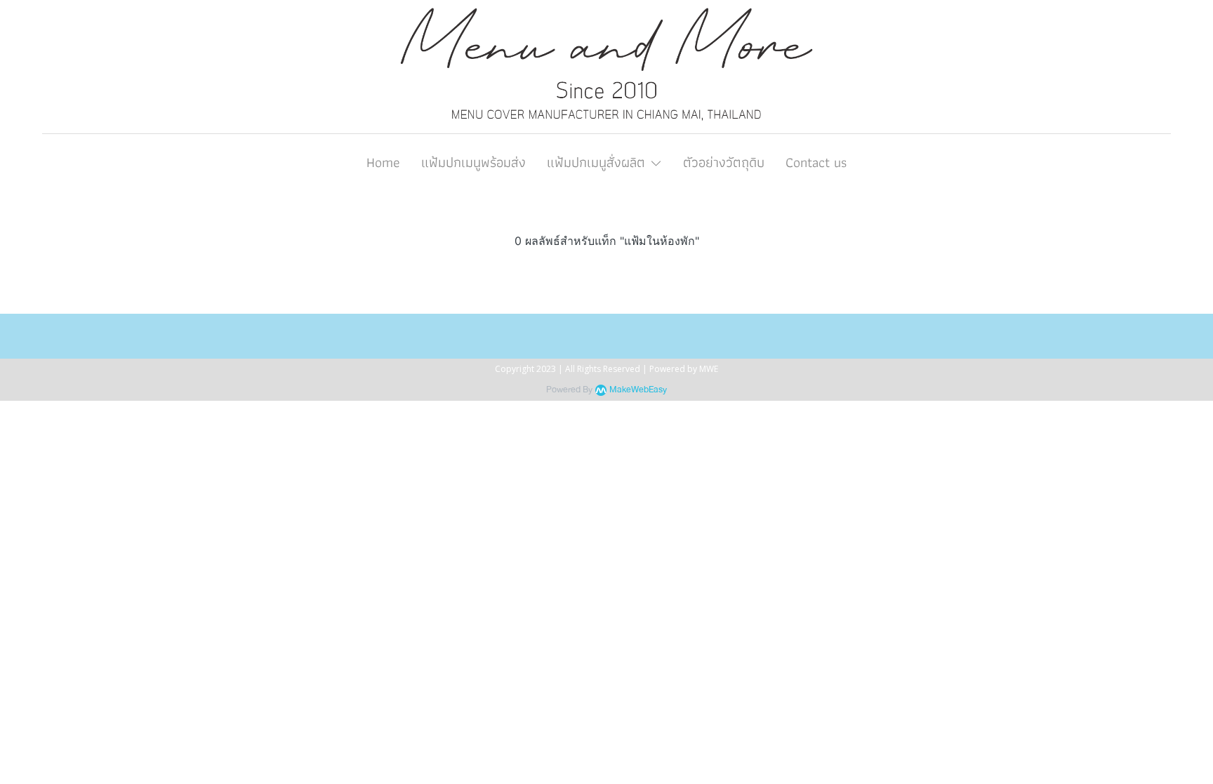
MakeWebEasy (638, 390)
